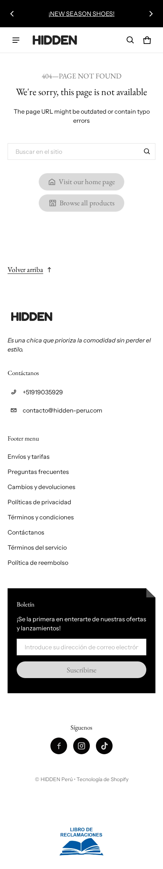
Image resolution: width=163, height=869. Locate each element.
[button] (130, 40)
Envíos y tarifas (29, 456)
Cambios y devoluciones (41, 487)
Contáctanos (26, 532)
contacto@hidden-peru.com (62, 410)
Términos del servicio (37, 547)
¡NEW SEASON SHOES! (81, 13)
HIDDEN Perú (57, 779)
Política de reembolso (38, 562)
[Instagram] (81, 746)
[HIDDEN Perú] (55, 40)
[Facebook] (58, 746)
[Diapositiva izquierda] (12, 13)
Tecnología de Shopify (103, 779)
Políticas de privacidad (39, 502)
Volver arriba (25, 269)
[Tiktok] (104, 746)
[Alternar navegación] (16, 40)
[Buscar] (147, 151)
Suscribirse (81, 670)
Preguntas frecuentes (38, 471)
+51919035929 (43, 392)
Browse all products (87, 203)
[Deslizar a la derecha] (150, 13)
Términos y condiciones (41, 517)
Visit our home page (87, 181)
